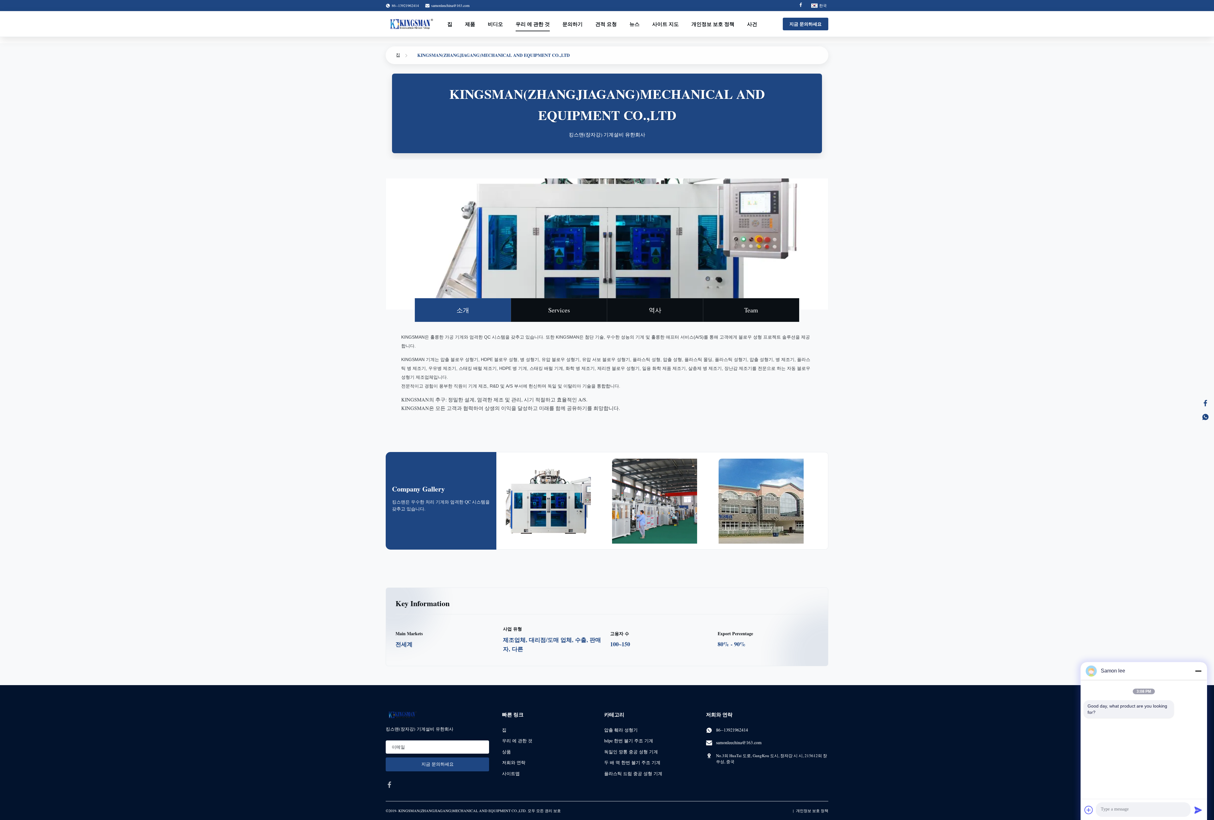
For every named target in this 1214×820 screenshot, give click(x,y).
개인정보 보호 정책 (712, 23)
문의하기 (572, 23)
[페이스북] (1205, 403)
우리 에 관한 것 (533, 23)
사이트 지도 (665, 23)
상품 (506, 752)
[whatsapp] (1205, 417)
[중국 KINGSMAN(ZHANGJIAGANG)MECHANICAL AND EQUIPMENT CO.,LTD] (556, 508)
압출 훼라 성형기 (621, 730)
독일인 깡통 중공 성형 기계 (631, 752)
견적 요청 (606, 23)
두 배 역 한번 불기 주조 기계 (632, 762)
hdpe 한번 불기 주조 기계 (628, 741)
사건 (752, 23)
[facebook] (389, 784)
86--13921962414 (732, 730)
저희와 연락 (513, 762)
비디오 (495, 23)
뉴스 (634, 23)
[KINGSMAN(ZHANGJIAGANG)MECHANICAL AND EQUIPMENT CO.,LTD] (411, 24)
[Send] (1198, 810)
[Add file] (1088, 810)
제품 (470, 23)
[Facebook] (800, 5)
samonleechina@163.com (450, 5)
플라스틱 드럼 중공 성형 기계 (633, 773)
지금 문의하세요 (805, 24)
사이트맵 (511, 773)
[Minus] (1198, 671)
